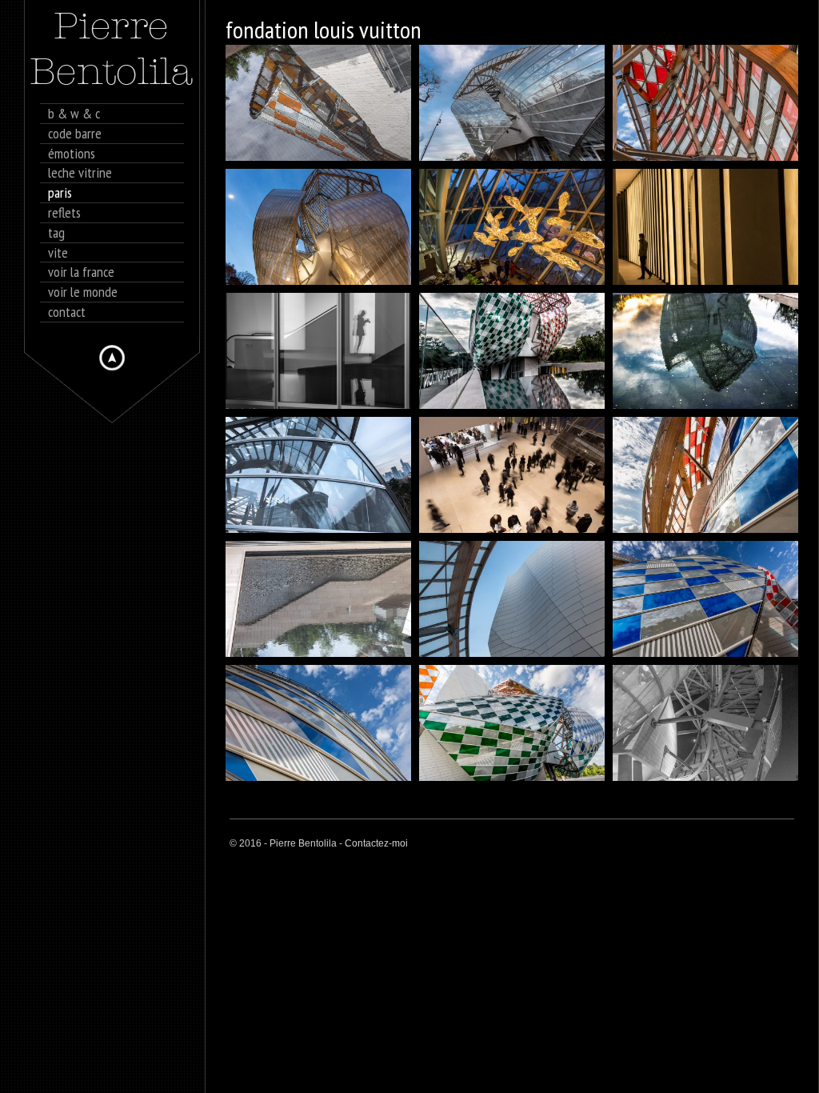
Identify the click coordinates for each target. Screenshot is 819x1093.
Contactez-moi (376, 843)
